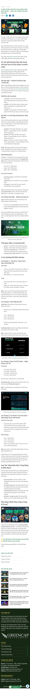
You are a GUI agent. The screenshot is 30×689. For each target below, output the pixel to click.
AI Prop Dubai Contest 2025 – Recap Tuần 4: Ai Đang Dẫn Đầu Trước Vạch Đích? (18, 573)
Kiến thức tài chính (6, 556)
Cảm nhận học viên (6, 652)
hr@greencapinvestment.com (13, 681)
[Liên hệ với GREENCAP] (27, 686)
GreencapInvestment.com (13, 671)
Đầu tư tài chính (5, 562)
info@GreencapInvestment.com (13, 669)
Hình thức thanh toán (6, 654)
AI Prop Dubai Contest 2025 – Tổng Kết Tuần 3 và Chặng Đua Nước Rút (18, 579)
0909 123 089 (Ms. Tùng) (13, 679)
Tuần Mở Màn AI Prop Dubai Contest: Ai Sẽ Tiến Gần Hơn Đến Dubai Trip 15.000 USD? (18, 591)
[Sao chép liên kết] (7, 16)
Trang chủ (3, 6)
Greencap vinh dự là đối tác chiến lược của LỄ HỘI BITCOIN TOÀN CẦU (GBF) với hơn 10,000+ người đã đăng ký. (18, 603)
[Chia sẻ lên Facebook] (10, 16)
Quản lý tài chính (5, 559)
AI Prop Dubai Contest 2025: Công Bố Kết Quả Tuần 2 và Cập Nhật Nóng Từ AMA (18, 585)
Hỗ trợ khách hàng (6, 646)
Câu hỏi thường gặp (6, 649)
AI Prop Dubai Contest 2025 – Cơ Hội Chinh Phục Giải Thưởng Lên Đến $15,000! (19, 597)
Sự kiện (8, 6)
